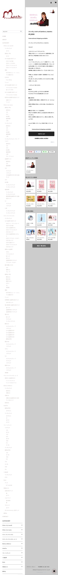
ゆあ (7, 440)
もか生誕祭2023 (10, 330)
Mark (5, 480)
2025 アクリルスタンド (11, 67)
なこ (7, 285)
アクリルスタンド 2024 (11, 87)
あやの (7, 420)
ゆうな (7, 432)
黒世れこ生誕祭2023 (10, 378)
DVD (6, 477)
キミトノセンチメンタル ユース (11, 375)
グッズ (6, 482)
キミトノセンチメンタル (9, 215)
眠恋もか (8, 277)
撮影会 (5, 513)
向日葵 (7, 116)
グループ (8, 271)
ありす (7, 438)
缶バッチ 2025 (9, 89)
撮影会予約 (9, 339)
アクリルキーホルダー (11, 262)
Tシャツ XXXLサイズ (11, 382)
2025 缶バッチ (9, 240)
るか (7, 436)
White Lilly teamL (8, 105)
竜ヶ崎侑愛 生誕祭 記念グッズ (12, 305)
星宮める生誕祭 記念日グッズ (12, 97)
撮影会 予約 (8, 53)
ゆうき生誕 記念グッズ (10, 58)
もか (7, 267)
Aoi (7, 442)
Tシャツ (7, 82)
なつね (7, 445)
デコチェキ (8, 170)
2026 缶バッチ (9, 246)
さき (7, 112)
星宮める (8, 110)
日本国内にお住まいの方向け (41, 138)
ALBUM (7, 77)
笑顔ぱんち (6, 488)
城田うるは (8, 281)
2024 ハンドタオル (10, 63)
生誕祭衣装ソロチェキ (11, 260)
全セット (8, 258)
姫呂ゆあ (8, 279)
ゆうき (7, 51)
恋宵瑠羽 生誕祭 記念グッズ (12, 300)
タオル (7, 252)
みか (7, 114)
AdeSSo (6, 405)
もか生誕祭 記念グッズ (10, 221)
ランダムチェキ (8, 48)
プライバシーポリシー (31, 566)
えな (7, 434)
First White (9, 80)
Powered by (40, 572)
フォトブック (7, 498)
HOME (4, 36)
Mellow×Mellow (8, 385)
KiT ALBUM (9, 485)
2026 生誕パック (10, 242)
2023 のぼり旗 (9, 61)
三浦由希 (6, 472)
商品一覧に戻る (41, 246)
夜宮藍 (7, 287)
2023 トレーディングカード (12, 223)
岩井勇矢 (8, 500)
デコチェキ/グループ (11, 326)
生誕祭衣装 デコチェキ (11, 311)
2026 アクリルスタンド (11, 244)
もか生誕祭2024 (10, 332)
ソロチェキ (8, 173)
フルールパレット (8, 425)
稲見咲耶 (8, 118)
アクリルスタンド (10, 254)
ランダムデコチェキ (10, 184)
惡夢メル (8, 269)
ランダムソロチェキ (10, 187)
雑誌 (6, 70)
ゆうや (7, 495)
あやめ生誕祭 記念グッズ (11, 85)
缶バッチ (8, 256)
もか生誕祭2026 (10, 337)
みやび (7, 422)
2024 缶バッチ (9, 232)
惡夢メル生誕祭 (8, 249)
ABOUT (4, 39)
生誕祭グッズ (8, 159)
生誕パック (8, 100)
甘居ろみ (8, 393)
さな (7, 430)
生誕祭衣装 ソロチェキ (11, 309)
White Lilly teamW (8, 45)
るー (6, 201)
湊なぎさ (7, 314)
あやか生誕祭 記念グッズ (11, 92)
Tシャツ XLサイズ (10, 380)
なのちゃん (8, 410)
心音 (7, 120)
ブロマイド (7, 505)
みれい (7, 283)
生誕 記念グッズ (9, 490)
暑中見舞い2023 (9, 265)
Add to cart (41, 134)
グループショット (10, 156)
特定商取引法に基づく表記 (43, 566)
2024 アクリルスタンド (11, 65)
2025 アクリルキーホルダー (13, 238)
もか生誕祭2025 (10, 334)
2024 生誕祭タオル (11, 227)
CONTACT (5, 516)
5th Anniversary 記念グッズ (12, 510)
